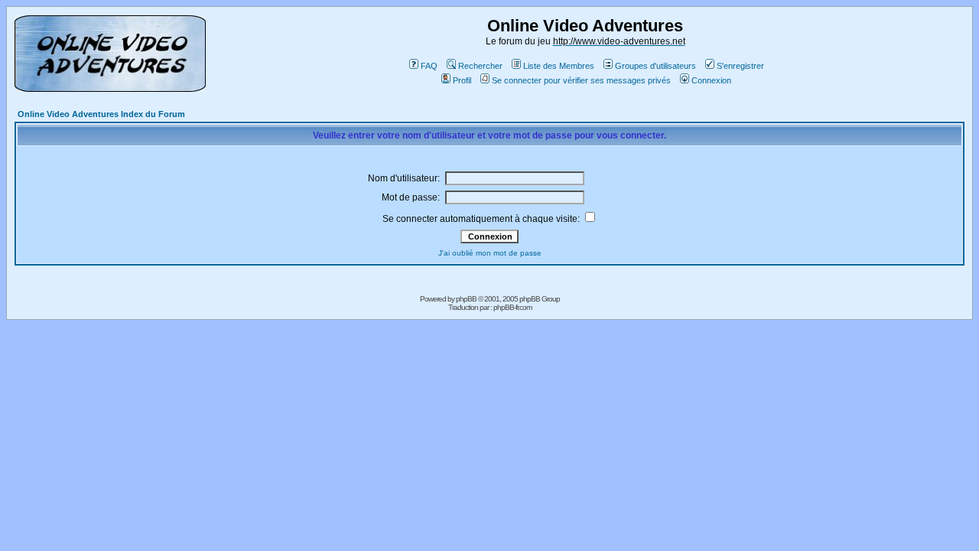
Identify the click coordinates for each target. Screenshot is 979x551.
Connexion (711, 80)
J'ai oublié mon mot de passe (490, 253)
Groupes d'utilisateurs (655, 65)
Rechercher (480, 65)
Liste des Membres (558, 65)
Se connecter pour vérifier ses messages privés (581, 80)
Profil (462, 80)
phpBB (466, 299)
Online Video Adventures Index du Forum (101, 114)
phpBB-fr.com (512, 307)
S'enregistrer (740, 65)
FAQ (429, 65)
